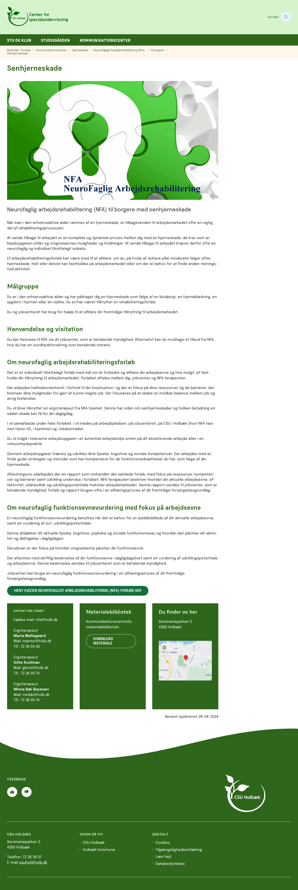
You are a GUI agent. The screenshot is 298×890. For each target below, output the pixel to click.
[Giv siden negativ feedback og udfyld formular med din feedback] (26, 792)
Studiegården (55, 40)
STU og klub (19, 40)
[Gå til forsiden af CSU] (136, 17)
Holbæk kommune (99, 850)
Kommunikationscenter (105, 40)
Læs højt (163, 857)
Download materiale (103, 641)
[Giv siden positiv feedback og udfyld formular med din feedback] (12, 792)
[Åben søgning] (286, 17)
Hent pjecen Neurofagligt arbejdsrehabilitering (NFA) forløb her (77, 591)
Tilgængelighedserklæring (178, 850)
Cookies (162, 843)
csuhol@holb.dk (33, 862)
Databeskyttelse (170, 864)
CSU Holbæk (94, 843)
